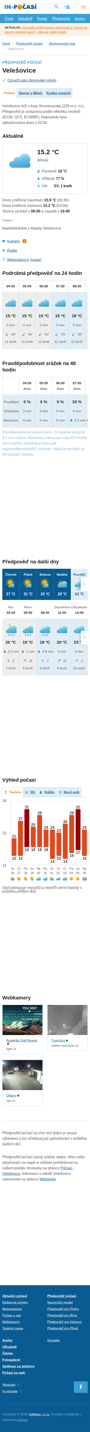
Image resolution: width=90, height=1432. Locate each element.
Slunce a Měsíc (30, 93)
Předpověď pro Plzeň (62, 1328)
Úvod (9, 19)
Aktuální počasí (14, 1296)
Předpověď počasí (29, 43)
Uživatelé (9, 1347)
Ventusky (8, 1384)
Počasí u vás (11, 1315)
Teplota (15, 792)
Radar (42, 19)
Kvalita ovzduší (58, 93)
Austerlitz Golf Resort (21, 1040)
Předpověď (61, 19)
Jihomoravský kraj (62, 43)
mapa (35, 260)
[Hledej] (56, 6)
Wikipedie (47, 1179)
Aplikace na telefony (18, 1366)
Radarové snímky (15, 1302)
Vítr (32, 792)
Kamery (13, 241)
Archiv (7, 1340)
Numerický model (60, 1302)
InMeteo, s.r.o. (39, 1414)
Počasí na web (13, 1372)
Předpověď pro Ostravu (64, 1322)
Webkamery (11, 1322)
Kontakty (53, 1340)
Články (7, 1353)
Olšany (11, 1095)
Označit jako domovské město (31, 80)
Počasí (9, 93)
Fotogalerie (11, 1359)
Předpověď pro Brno (62, 1315)
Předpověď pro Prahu (63, 1309)
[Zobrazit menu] (83, 7)
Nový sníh (72, 792)
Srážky (49, 792)
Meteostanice (18, 260)
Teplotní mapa (12, 1328)
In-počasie (10, 1391)
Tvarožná (58, 1040)
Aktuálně (25, 19)
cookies (22, 1420)
